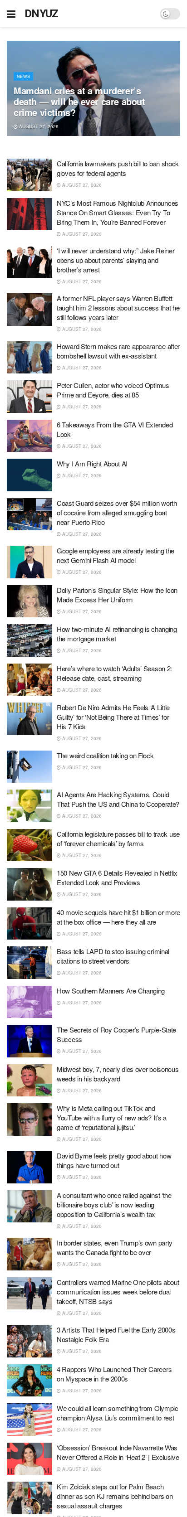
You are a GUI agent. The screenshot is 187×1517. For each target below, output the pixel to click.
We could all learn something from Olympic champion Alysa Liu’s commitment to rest (117, 1412)
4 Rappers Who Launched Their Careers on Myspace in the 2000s (114, 1373)
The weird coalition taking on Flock (105, 755)
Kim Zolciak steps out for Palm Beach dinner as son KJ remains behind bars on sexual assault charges (114, 1496)
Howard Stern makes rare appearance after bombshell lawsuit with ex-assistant (118, 350)
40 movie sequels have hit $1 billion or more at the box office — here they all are (118, 916)
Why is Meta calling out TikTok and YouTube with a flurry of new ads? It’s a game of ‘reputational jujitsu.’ (112, 1117)
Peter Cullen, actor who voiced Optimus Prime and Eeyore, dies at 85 (113, 389)
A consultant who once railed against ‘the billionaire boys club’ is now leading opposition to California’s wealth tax (114, 1204)
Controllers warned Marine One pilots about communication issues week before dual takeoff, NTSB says (118, 1291)
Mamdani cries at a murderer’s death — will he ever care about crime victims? (79, 101)
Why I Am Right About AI (92, 463)
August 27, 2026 (38, 126)
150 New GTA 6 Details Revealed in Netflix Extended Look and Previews (117, 877)
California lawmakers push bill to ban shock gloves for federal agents (118, 168)
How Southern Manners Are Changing (111, 990)
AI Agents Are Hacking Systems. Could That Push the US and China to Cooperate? (118, 799)
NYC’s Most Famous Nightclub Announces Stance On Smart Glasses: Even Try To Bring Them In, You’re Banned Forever (117, 212)
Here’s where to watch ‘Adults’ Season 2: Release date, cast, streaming (114, 673)
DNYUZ (42, 13)
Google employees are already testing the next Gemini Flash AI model (115, 555)
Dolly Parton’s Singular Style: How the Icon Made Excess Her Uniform (117, 594)
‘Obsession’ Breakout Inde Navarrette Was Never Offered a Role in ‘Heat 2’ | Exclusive (118, 1452)
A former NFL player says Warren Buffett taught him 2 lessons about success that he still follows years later (118, 307)
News (23, 76)
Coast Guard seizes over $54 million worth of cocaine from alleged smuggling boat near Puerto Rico (117, 512)
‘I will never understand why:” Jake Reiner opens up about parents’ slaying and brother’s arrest (115, 260)
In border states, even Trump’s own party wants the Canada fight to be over (114, 1247)
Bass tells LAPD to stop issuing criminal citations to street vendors (113, 955)
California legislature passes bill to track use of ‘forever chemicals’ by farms (118, 838)
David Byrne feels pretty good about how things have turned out (114, 1160)
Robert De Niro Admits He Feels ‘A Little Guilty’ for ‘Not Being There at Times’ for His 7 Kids (113, 717)
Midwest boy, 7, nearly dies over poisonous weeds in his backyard (117, 1073)
